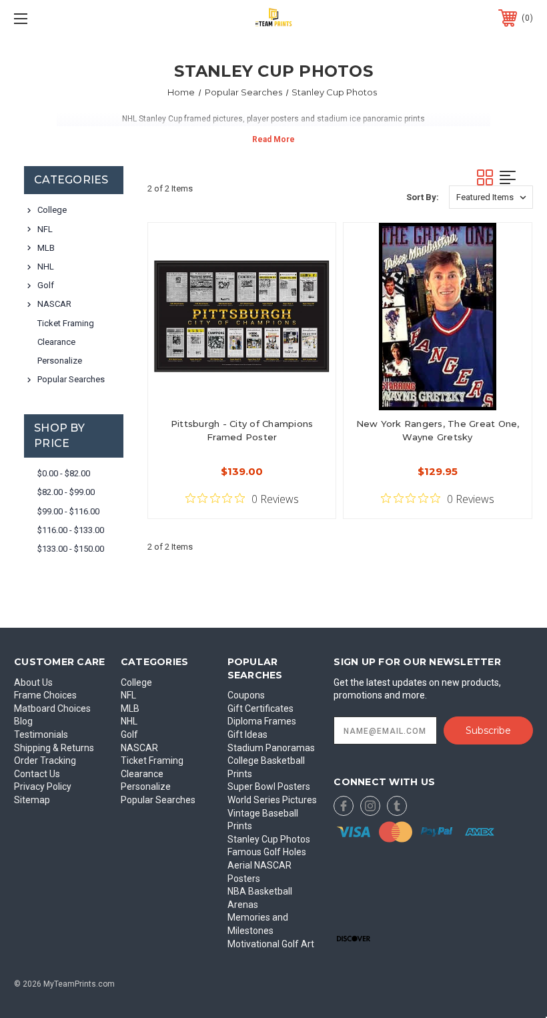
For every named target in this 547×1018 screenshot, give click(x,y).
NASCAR (54, 304)
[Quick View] (309, 249)
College (52, 210)
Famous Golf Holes (266, 852)
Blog (23, 721)
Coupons (246, 695)
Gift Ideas (247, 734)
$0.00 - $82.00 (63, 473)
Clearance (56, 342)
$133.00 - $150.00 (70, 549)
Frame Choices (45, 695)
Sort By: (422, 197)
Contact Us (37, 774)
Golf (45, 285)
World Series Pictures (272, 800)
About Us (33, 682)
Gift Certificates (260, 708)
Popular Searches (71, 379)
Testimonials (41, 734)
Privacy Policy (42, 786)
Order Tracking (45, 760)
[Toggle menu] (66, 18)
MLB (46, 248)
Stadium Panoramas (271, 747)
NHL (45, 267)
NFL (45, 229)
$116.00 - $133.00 (70, 530)
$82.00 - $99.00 (66, 492)
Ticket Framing (65, 323)
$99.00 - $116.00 (68, 511)
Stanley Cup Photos (268, 839)
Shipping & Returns (54, 747)
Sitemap (32, 800)
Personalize (59, 361)
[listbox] (491, 197)
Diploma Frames (261, 721)
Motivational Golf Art (270, 944)
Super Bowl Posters (268, 786)
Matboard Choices (52, 708)
